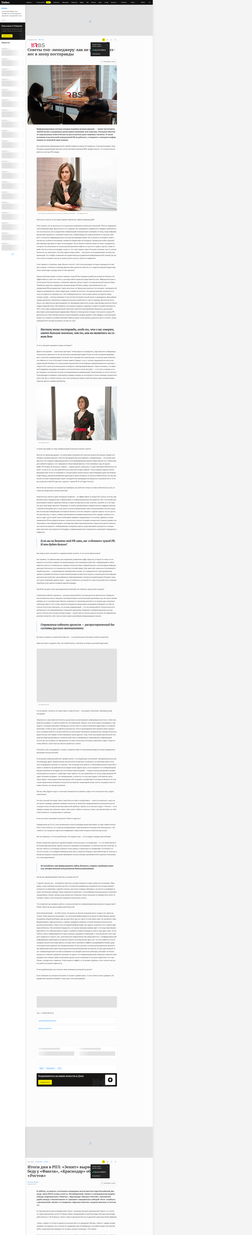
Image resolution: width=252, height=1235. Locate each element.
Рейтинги (56, 2)
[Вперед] (120, 1052)
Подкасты (74, 2)
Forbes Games (43, 2)
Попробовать (96, 54)
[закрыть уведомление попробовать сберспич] (107, 45)
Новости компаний (98, 1110)
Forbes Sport (41, 1110)
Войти (143, 2)
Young (106, 2)
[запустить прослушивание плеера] (107, 39)
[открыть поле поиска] (149, 2)
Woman (93, 2)
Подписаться (45, 1082)
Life (87, 2)
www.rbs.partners (44, 1028)
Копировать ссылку (109, 61)
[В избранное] (62, 1048)
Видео (82, 2)
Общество (68, 1110)
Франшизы (65, 2)
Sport (100, 2)
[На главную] (5, 2)
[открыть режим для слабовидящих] (103, 39)
